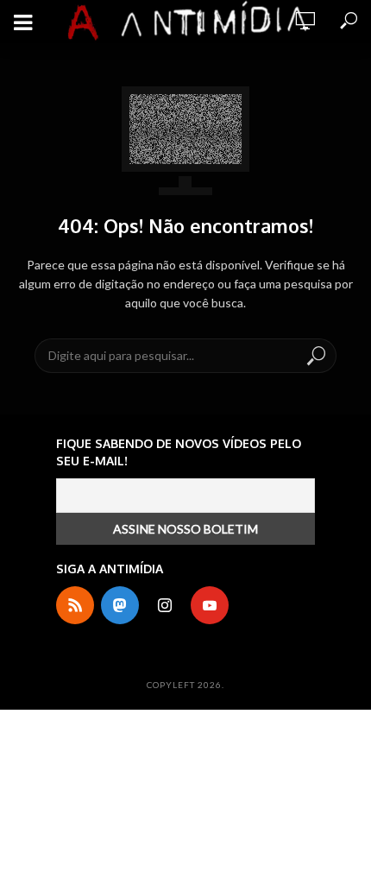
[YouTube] (210, 605)
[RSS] (75, 605)
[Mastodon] (120, 605)
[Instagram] (165, 605)
